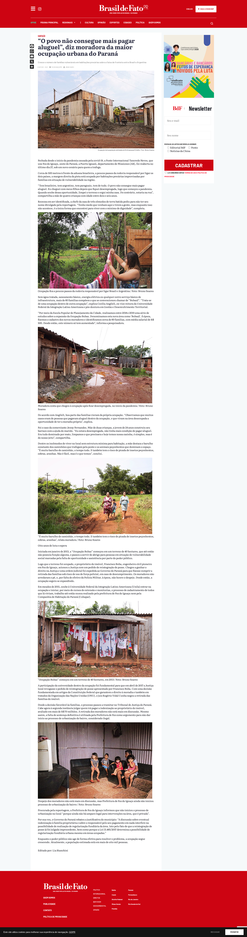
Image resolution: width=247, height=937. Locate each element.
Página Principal (49, 22)
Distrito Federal (117, 899)
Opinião (101, 22)
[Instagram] (40, 9)
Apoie (33, 22)
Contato (47, 910)
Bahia (114, 890)
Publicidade (49, 904)
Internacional (99, 894)
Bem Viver (97, 902)
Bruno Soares (70, 67)
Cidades (128, 22)
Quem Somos (155, 22)
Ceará (114, 895)
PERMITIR (234, 932)
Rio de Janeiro (133, 899)
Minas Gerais (116, 904)
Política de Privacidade (55, 917)
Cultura (89, 22)
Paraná (130, 890)
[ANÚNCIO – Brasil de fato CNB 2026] (189, 97)
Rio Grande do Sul (134, 904)
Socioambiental (99, 906)
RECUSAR (215, 932)
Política (140, 22)
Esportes (114, 22)
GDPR (72, 932)
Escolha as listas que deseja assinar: (180, 144)
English (189, 9)
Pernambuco (132, 895)
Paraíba (114, 909)
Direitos (96, 898)
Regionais (67, 22)
